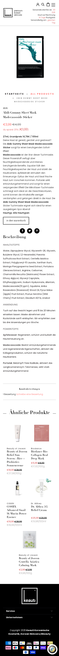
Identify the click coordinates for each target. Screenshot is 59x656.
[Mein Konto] (37, 5)
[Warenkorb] (48, 5)
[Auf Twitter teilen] (29, 230)
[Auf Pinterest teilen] (36, 230)
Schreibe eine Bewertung (29, 394)
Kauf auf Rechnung (46, 15)
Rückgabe (47, 17)
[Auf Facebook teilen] (22, 230)
